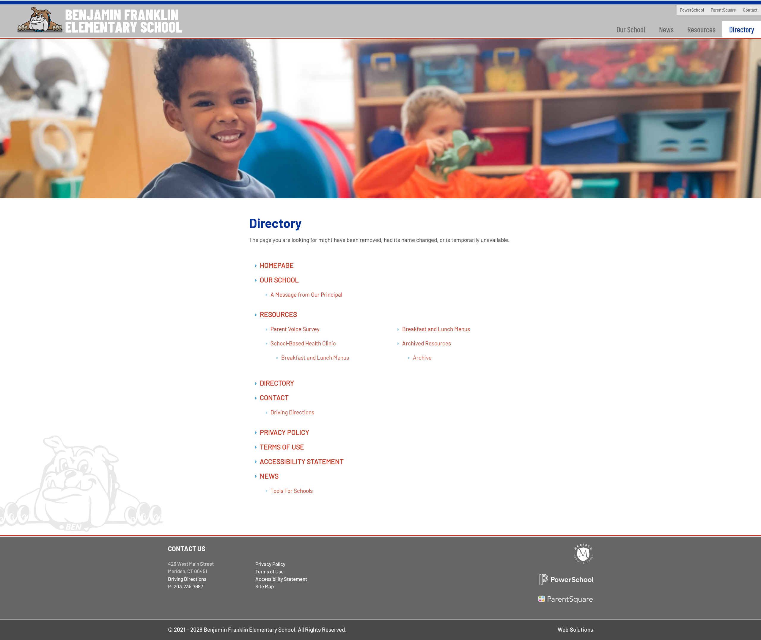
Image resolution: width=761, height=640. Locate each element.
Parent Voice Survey (295, 328)
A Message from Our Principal (306, 294)
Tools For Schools (292, 490)
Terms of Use (282, 447)
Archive (422, 357)
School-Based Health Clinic (303, 343)
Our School (631, 29)
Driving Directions (292, 412)
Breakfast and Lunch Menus (315, 357)
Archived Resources (426, 343)
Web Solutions (575, 629)
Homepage (277, 265)
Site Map (264, 586)
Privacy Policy (284, 432)
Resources (701, 29)
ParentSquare (723, 9)
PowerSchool (692, 9)
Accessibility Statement (302, 461)
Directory (741, 29)
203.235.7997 (188, 586)
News (666, 29)
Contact (750, 9)
